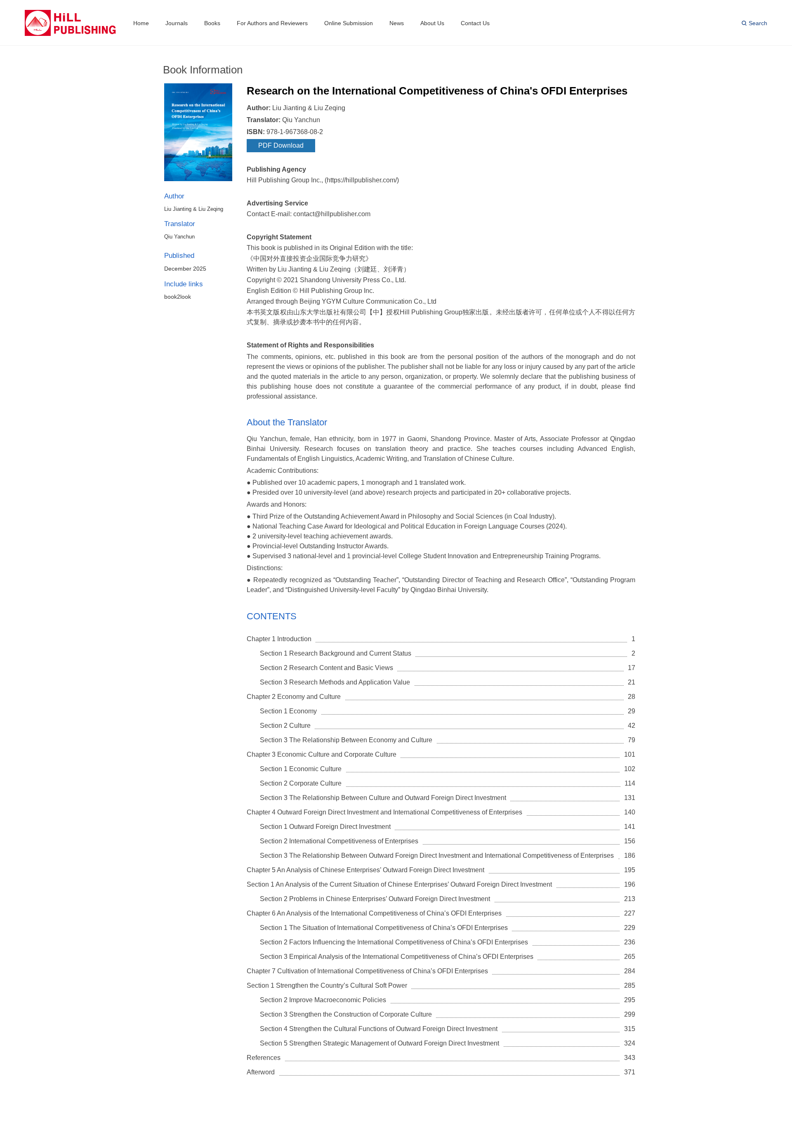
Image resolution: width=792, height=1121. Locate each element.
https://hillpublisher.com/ (362, 180)
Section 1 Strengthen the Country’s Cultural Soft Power (327, 985)
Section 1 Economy (288, 711)
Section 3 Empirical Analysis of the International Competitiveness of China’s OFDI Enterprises (396, 956)
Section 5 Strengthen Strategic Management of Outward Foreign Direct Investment (379, 1043)
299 (629, 1014)
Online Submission (348, 23)
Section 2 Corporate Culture (301, 783)
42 (631, 725)
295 (629, 999)
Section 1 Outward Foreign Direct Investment (325, 826)
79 (631, 739)
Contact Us (475, 23)
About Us (432, 23)
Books (212, 23)
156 (629, 841)
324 (629, 1043)
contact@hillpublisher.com (331, 213)
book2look (177, 296)
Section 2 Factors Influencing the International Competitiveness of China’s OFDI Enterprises (394, 942)
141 (629, 826)
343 (629, 1057)
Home (141, 23)
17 (631, 667)
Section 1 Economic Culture (301, 768)
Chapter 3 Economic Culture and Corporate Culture (321, 754)
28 (631, 696)
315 (629, 1028)
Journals (176, 23)
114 (630, 783)
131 (629, 797)
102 (629, 768)
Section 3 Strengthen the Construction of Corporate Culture (346, 1014)
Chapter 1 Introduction (279, 638)
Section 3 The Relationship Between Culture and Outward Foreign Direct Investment (383, 797)
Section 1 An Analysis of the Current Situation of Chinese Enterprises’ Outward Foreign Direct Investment (399, 884)
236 (629, 942)
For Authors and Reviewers (272, 23)
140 (629, 812)
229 (629, 927)
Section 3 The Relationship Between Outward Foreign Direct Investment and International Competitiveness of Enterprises (437, 855)
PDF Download (281, 145)
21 (631, 682)
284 (629, 971)
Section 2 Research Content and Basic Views (326, 667)
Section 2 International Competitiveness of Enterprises (339, 841)
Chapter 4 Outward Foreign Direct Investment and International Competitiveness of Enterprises (384, 812)
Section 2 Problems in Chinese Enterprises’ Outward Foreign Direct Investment (375, 898)
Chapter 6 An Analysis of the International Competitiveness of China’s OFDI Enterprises (374, 913)
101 (629, 754)
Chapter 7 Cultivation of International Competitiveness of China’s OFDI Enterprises (367, 971)
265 (629, 956)
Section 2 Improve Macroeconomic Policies (323, 999)
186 (629, 855)
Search (758, 23)
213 (629, 898)
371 (629, 1072)
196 (629, 884)
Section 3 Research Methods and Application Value (335, 682)
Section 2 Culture (285, 725)
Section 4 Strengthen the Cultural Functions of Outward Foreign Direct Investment (378, 1028)
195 (629, 869)
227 (629, 913)
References (263, 1057)
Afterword (261, 1072)
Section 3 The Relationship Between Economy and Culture (346, 739)
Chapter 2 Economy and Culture (294, 696)
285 (629, 985)
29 (631, 711)
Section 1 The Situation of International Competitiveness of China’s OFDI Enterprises (384, 927)
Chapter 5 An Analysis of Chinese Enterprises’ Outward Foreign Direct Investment (365, 869)
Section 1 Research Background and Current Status (335, 653)
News (396, 23)
